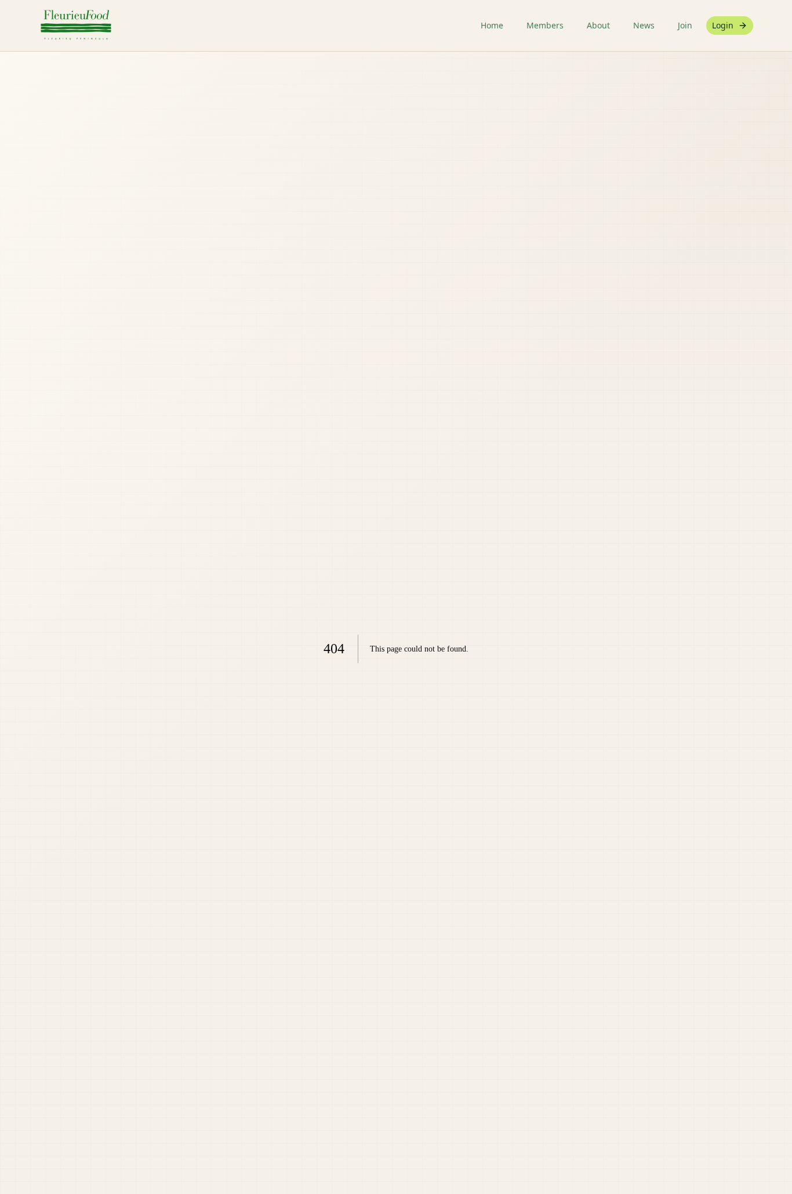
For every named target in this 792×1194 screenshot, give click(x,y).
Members (545, 25)
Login (722, 25)
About (598, 25)
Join (685, 25)
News (644, 25)
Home (492, 25)
